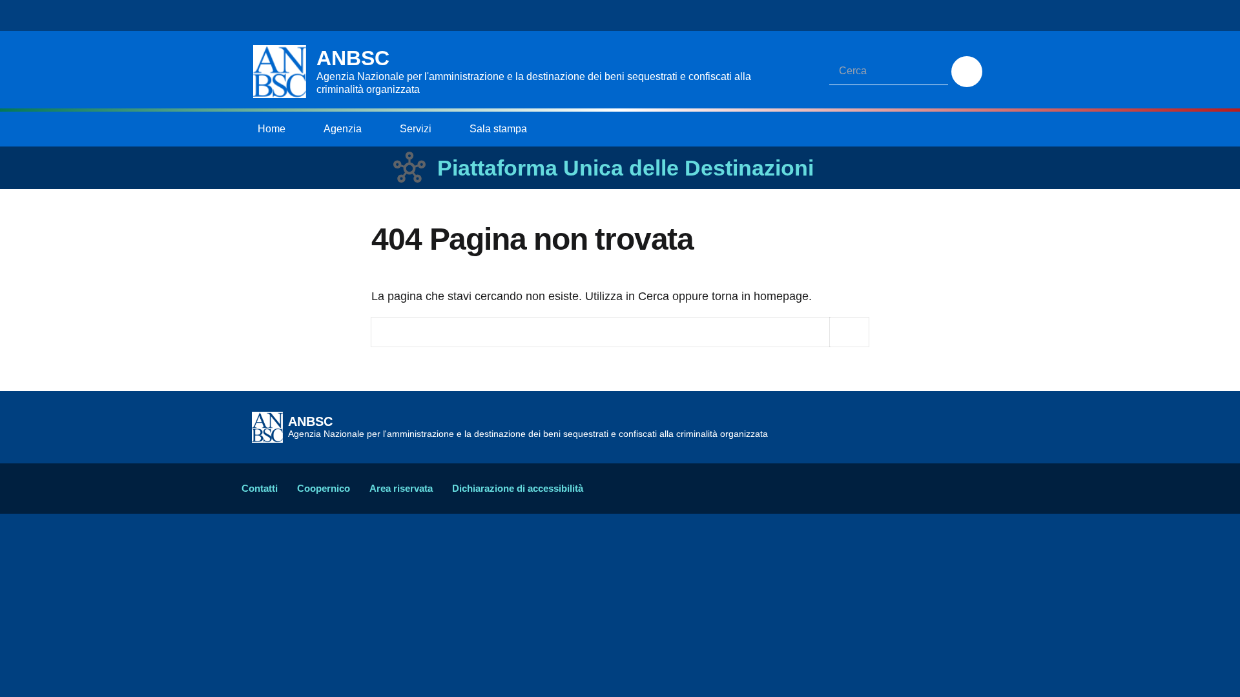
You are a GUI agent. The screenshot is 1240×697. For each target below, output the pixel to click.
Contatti (260, 488)
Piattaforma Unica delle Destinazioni (625, 168)
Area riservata (401, 488)
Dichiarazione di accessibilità (517, 488)
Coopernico (323, 488)
